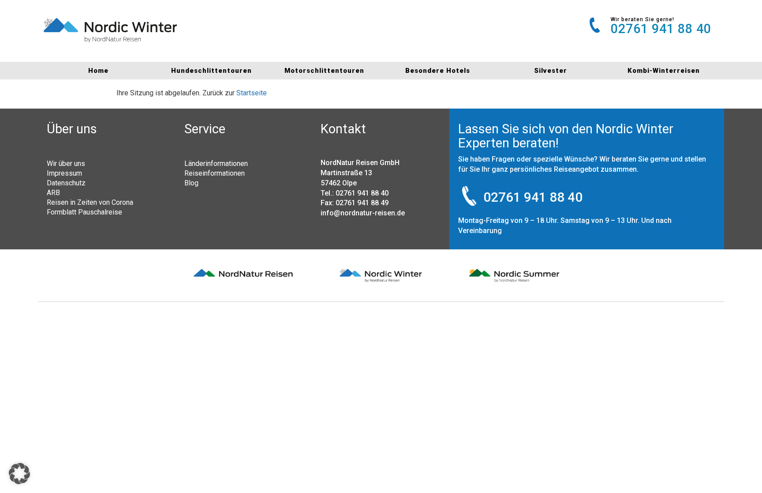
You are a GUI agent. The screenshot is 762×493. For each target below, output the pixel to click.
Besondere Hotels (437, 71)
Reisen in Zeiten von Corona (90, 202)
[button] (19, 473)
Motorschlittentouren (324, 71)
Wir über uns (66, 163)
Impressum (64, 173)
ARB (53, 192)
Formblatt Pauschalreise (84, 212)
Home (98, 71)
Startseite (251, 93)
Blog (191, 183)
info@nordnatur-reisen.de (363, 213)
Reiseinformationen (214, 173)
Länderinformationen (216, 163)
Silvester (550, 71)
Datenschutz (66, 183)
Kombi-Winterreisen (664, 71)
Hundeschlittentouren (211, 71)
